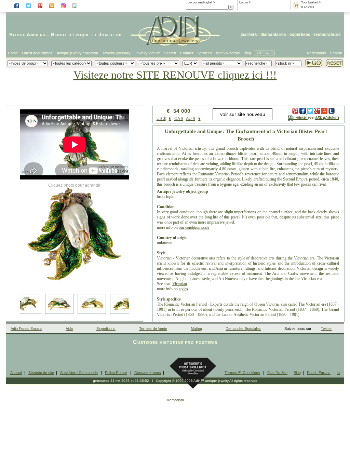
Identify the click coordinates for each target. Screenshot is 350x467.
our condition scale (194, 227)
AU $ (190, 118)
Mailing (196, 328)
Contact (186, 53)
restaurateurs (327, 34)
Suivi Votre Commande (79, 373)
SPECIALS (264, 53)
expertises (300, 34)
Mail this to (298, 117)
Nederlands (316, 53)
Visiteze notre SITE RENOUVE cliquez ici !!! (175, 75)
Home (13, 53)
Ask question (327, 117)
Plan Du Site (277, 373)
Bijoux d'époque (70, 34)
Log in (243, 2)
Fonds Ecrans (319, 373)
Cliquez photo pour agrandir (74, 185)
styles (183, 288)
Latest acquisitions (37, 53)
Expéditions (106, 328)
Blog (247, 53)
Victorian (179, 283)
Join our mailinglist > (200, 2)
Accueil (16, 373)
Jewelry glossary (116, 53)
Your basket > (311, 2)
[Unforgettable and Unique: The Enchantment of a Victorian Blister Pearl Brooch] (74, 236)
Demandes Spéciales (243, 328)
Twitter (326, 328)
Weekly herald (228, 53)
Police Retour (116, 373)
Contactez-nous (147, 373)
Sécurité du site (41, 373)
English (336, 53)
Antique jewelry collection (77, 53)
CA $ (178, 118)
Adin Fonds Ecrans (26, 328)
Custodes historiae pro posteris (175, 342)
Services (204, 53)
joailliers (249, 34)
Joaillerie (110, 34)
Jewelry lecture (147, 53)
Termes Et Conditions (242, 373)
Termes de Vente (153, 328)
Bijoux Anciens (27, 34)
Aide (69, 328)
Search (170, 53)
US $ (161, 118)
